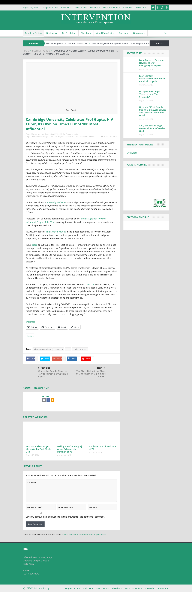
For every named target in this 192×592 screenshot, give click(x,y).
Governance (140, 7)
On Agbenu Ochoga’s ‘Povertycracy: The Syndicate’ (149, 94)
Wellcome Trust (67, 136)
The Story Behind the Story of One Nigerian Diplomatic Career (90, 373)
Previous (45, 368)
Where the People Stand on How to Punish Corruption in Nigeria (53, 374)
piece (34, 244)
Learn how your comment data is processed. (84, 534)
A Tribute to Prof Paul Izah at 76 (102, 447)
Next (99, 368)
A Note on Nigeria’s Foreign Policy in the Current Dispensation (110, 43)
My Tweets (131, 152)
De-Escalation (80, 7)
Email (115, 136)
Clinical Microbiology (39, 136)
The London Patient (56, 231)
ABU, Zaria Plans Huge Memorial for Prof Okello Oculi (52, 43)
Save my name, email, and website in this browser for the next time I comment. (65, 516)
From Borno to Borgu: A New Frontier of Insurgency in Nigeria (151, 63)
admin (37, 134)
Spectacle (127, 7)
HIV (59, 136)
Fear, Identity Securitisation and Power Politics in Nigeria (152, 78)
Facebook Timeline (137, 217)
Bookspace (66, 7)
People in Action (50, 7)
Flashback (95, 7)
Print (106, 136)
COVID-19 (53, 136)
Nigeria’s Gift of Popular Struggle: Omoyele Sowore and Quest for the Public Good (152, 111)
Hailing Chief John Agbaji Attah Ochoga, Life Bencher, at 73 (69, 449)
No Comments (82, 136)
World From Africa (111, 7)
